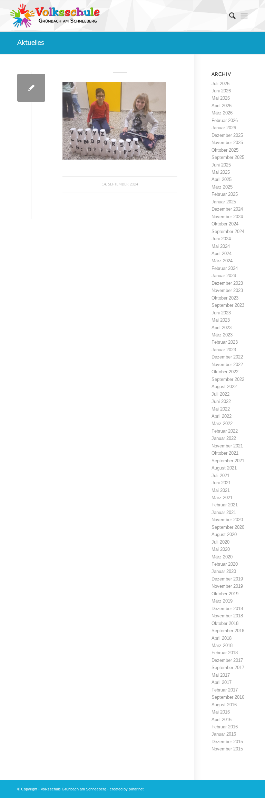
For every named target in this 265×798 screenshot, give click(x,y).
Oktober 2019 (225, 593)
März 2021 (222, 497)
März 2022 (222, 423)
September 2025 (228, 157)
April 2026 (222, 105)
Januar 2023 (224, 349)
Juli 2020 (220, 542)
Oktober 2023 (225, 298)
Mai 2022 (221, 409)
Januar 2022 (224, 438)
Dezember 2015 (227, 741)
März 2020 (222, 556)
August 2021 (224, 468)
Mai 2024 (221, 246)
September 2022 (228, 379)
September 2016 (228, 697)
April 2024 (222, 253)
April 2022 (222, 416)
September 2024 (228, 231)
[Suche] (229, 15)
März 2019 (222, 601)
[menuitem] (229, 15)
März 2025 (222, 187)
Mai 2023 (221, 320)
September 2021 (228, 460)
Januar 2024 (224, 275)
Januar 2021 (224, 512)
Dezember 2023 (227, 283)
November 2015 (227, 748)
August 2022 (224, 386)
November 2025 (227, 142)
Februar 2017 (225, 690)
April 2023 (222, 327)
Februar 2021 (225, 504)
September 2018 (228, 630)
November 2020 (227, 519)
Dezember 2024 (227, 209)
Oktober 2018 (225, 623)
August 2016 (224, 704)
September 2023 (228, 305)
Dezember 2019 (227, 579)
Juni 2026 (221, 90)
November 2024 (227, 216)
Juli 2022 (220, 394)
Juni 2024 (221, 238)
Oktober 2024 (225, 223)
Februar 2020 (225, 564)
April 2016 (222, 719)
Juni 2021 (221, 482)
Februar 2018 (225, 652)
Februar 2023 (225, 342)
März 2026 (222, 112)
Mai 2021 (221, 490)
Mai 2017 (221, 675)
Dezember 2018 (227, 608)
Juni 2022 (221, 401)
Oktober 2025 (225, 150)
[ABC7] (31, 88)
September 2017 (228, 667)
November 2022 (227, 364)
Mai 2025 (221, 172)
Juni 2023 (221, 312)
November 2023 (227, 290)
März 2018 (222, 645)
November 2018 (227, 615)
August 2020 (224, 534)
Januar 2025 (224, 201)
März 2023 (222, 334)
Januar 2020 (224, 571)
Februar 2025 (225, 194)
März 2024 (222, 260)
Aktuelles (30, 42)
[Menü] (244, 16)
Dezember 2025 (227, 135)
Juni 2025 (221, 165)
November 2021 (227, 445)
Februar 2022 (225, 431)
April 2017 (222, 682)
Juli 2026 (220, 83)
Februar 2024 (225, 268)
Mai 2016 (221, 712)
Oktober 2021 (225, 453)
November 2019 (227, 586)
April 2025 (222, 179)
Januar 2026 (224, 127)
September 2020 (228, 527)
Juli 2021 (220, 475)
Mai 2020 (221, 549)
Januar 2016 (224, 734)
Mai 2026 (221, 98)
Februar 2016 (225, 726)
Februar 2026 (225, 120)
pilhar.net (136, 789)
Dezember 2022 (227, 357)
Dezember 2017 (227, 660)
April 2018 (222, 638)
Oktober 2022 (225, 371)
